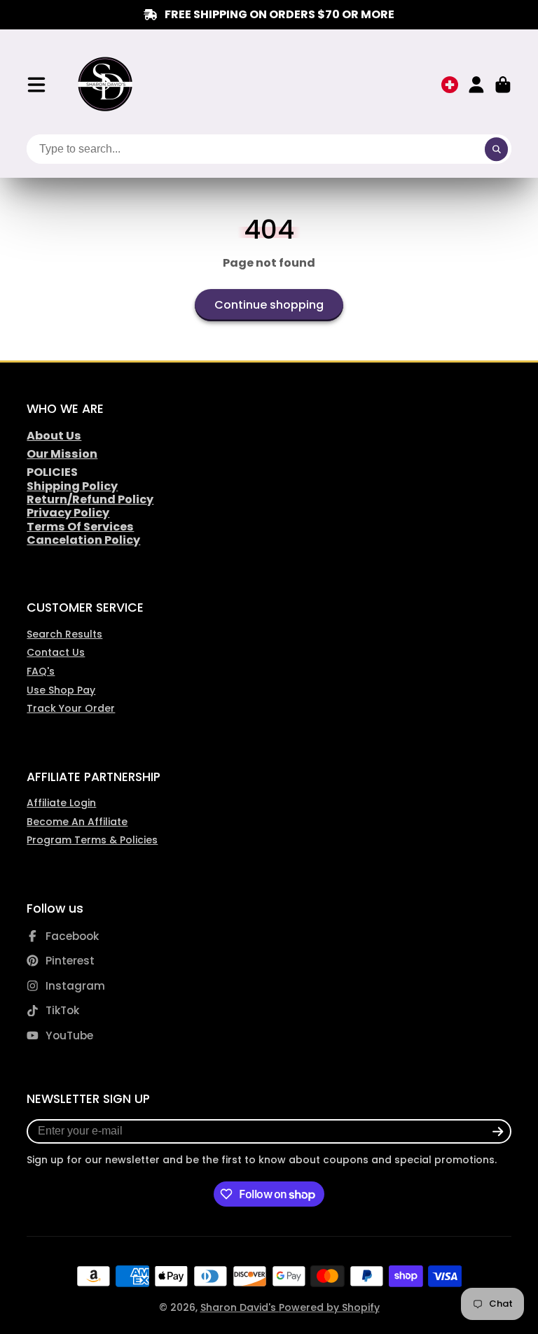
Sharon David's (239, 1307)
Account (476, 84)
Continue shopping (269, 305)
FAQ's (41, 671)
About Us (54, 436)
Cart (503, 84)
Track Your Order (71, 708)
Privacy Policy (68, 513)
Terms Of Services (80, 527)
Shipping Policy (72, 486)
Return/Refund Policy (90, 499)
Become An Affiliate (77, 822)
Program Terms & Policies (92, 840)
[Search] (497, 149)
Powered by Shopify (329, 1307)
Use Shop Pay (61, 690)
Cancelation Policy (83, 540)
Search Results (64, 634)
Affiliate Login (61, 803)
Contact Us (56, 652)
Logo (106, 84)
